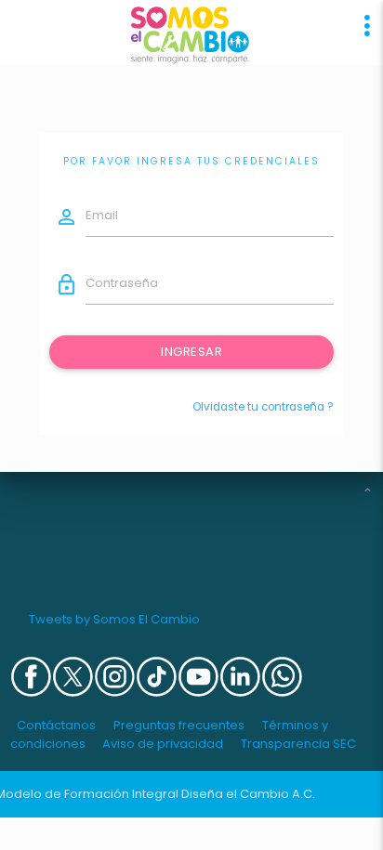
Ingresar (191, 351)
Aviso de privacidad (162, 743)
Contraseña (122, 283)
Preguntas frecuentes (178, 725)
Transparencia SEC (298, 743)
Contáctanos (56, 725)
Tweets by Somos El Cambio (114, 619)
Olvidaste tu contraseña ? (263, 406)
